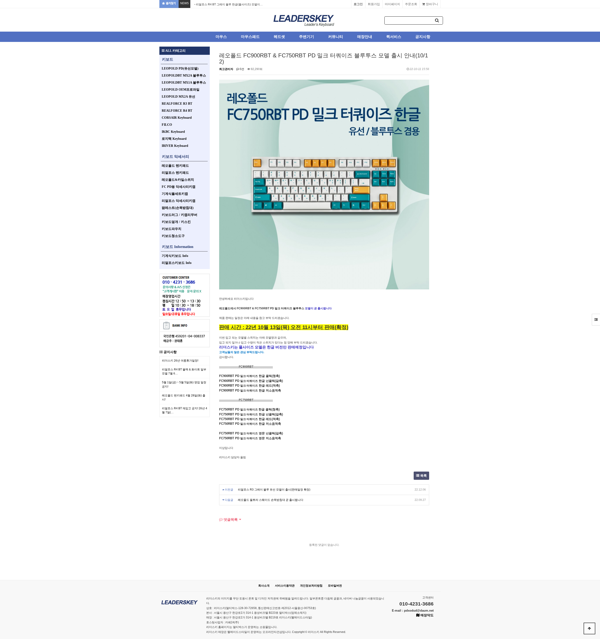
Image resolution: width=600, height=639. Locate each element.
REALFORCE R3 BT (177, 103)
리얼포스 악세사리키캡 (178, 201)
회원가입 (374, 4)
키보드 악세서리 (175, 157)
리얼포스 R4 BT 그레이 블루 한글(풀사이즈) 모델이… (229, 4)
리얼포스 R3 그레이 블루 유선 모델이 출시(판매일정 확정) (274, 489)
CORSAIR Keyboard (177, 117)
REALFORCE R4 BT (177, 110)
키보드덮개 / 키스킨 (176, 222)
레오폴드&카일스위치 (178, 179)
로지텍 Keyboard (174, 138)
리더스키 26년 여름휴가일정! (180, 360)
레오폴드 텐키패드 (175, 165)
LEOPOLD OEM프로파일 (180, 89)
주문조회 (411, 4)
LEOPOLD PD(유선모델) (180, 68)
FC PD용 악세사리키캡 (178, 186)
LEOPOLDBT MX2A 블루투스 (184, 75)
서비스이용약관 (285, 585)
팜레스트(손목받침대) (178, 208)
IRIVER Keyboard (175, 146)
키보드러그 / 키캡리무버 (179, 215)
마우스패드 (250, 37)
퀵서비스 (393, 37)
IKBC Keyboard (173, 131)
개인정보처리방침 (311, 585)
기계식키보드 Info (175, 256)
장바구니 (431, 4)
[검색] (437, 20)
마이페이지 (392, 4)
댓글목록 (230, 519)
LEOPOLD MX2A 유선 (178, 96)
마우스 (221, 37)
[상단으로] (589, 628)
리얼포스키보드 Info (176, 263)
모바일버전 (335, 585)
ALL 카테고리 (175, 50)
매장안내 (364, 37)
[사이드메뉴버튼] (596, 319)
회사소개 (264, 585)
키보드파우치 (171, 229)
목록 (423, 475)
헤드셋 (279, 37)
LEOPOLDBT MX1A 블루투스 (184, 82)
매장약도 (427, 615)
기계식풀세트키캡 (175, 194)
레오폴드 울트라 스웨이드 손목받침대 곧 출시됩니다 (270, 500)
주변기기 (306, 37)
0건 (241, 69)
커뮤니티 (335, 37)
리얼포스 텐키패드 (175, 172)
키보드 (167, 59)
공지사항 (422, 37)
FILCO (167, 124)
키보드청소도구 (173, 236)
